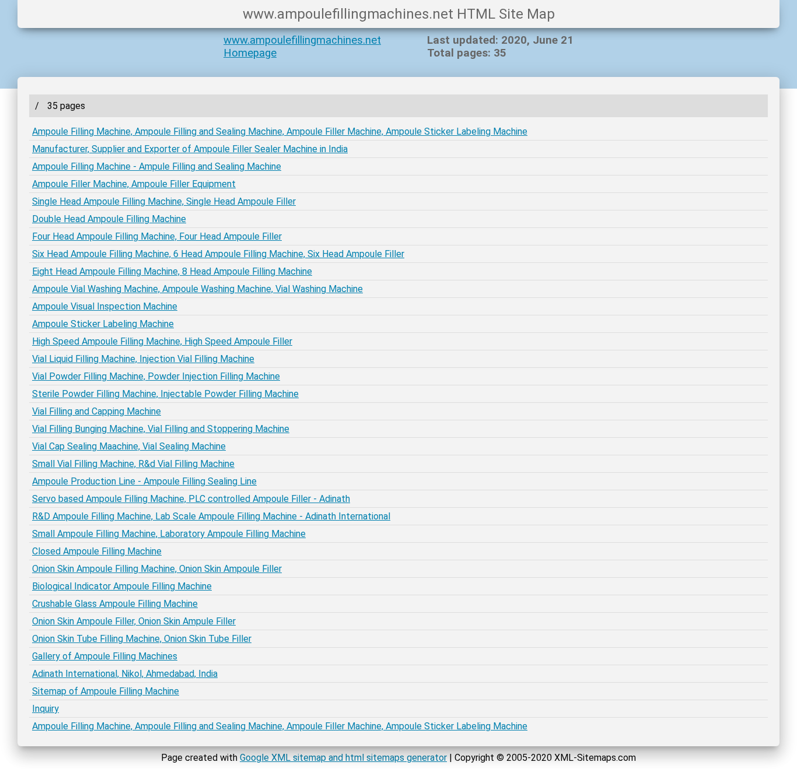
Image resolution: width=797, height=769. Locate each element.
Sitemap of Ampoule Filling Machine (105, 691)
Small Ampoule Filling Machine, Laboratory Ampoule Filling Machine (169, 533)
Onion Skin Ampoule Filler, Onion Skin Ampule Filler (134, 621)
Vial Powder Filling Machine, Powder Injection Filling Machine (156, 376)
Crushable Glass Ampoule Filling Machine (115, 603)
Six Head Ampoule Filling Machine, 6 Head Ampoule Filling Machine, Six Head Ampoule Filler (218, 253)
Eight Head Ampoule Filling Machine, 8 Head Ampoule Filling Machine (172, 271)
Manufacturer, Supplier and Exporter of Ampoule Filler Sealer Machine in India (190, 148)
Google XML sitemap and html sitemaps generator (343, 757)
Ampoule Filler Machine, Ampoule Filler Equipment (134, 183)
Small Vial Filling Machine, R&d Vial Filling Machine (133, 463)
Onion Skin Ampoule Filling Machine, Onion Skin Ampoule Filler (157, 568)
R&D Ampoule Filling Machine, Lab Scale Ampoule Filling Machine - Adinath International (211, 516)
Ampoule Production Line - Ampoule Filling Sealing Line (144, 481)
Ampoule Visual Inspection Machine (104, 306)
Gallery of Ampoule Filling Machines (104, 656)
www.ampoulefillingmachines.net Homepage (302, 46)
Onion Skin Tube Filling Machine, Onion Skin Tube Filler (141, 638)
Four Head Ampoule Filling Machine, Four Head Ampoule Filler (157, 236)
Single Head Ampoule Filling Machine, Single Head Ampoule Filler (164, 201)
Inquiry (45, 708)
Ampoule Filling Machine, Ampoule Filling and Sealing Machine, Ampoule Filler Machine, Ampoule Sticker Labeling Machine (279, 131)
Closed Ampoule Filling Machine (97, 551)
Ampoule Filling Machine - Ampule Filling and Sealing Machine (156, 166)
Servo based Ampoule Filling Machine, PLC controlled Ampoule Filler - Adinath (191, 498)
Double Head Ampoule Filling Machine (109, 218)
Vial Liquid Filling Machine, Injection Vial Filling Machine (143, 358)
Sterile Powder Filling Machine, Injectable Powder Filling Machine (165, 393)
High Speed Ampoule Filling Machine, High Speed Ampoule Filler (162, 341)
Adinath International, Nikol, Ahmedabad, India (125, 673)
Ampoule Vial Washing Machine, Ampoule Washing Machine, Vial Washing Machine (197, 288)
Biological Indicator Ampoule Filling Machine (122, 586)
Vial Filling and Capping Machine (96, 411)
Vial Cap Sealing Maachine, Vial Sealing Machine (129, 446)
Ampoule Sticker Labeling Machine (103, 323)
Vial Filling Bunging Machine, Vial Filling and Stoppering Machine (160, 428)
